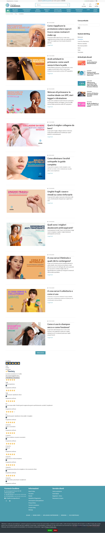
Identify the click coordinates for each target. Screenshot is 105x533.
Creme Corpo (36, 515)
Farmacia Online (9, 13)
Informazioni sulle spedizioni (36, 500)
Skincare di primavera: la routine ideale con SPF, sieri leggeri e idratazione (60, 95)
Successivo (16, 377)
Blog (16, 13)
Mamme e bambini (82, 43)
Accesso (16, 1)
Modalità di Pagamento (35, 498)
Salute (79, 48)
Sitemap (31, 509)
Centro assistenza (57, 491)
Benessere (80, 37)
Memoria (63, 515)
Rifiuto (55, 530)
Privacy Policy (32, 503)
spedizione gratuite (47, 0)
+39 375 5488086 (90, 1)
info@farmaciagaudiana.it (13, 498)
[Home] (8, 10)
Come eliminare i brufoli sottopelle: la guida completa (58, 161)
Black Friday (32, 491)
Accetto (50, 530)
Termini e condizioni (34, 505)
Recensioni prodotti (82, 45)
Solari (79, 50)
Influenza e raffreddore (50, 515)
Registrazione (10, 1)
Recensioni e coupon (57, 498)
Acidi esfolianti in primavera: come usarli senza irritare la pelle (58, 62)
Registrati (55, 496)
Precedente (9, 377)
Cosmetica (21, 13)
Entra (60, 496)
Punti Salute (55, 493)
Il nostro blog (32, 507)
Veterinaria (80, 52)
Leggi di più (50, 45)
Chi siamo (31, 493)
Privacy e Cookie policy (50, 527)
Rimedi (30, 496)
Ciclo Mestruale (74, 515)
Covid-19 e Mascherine (83, 41)
